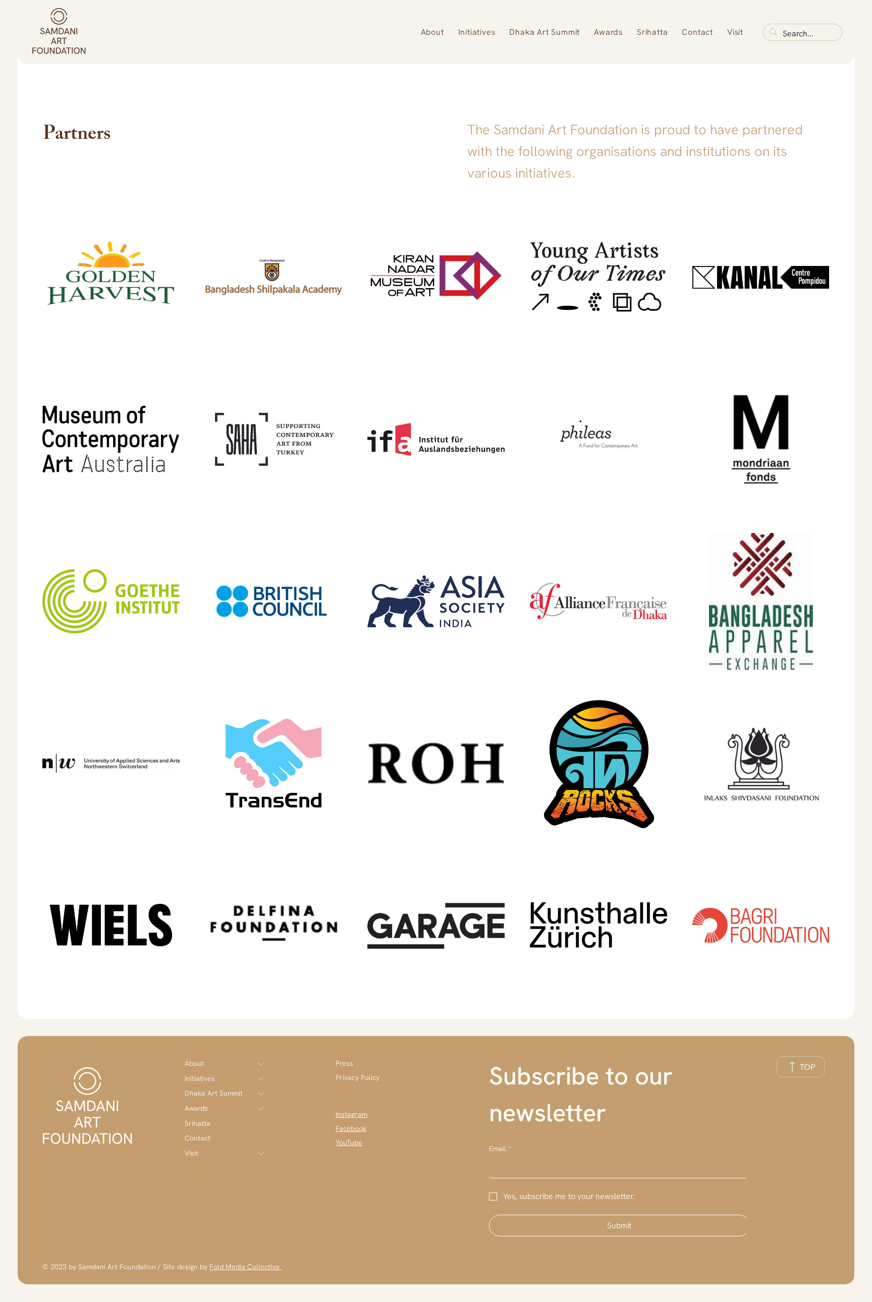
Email (500, 1148)
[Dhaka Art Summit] (261, 1093)
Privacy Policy (357, 1077)
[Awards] (261, 1108)
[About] (261, 1063)
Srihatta (197, 1123)
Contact (197, 1138)
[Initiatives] (261, 1079)
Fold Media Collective (245, 1266)
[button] (432, 32)
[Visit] (261, 1153)
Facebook (351, 1128)
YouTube (349, 1142)
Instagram (351, 1114)
